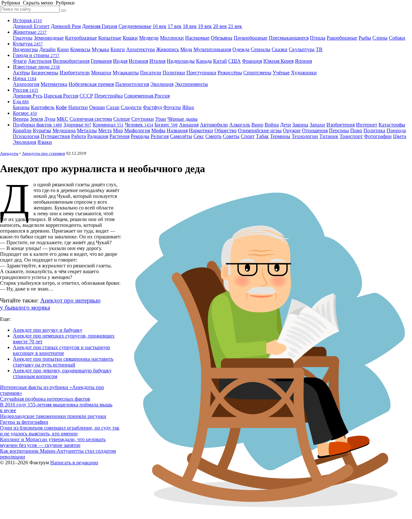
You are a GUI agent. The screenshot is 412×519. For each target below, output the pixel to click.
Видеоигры (25, 49)
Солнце (121, 119)
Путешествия (55, 136)
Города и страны (36, 55)
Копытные (109, 38)
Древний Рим (66, 26)
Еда (21, 101)
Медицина (64, 130)
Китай (220, 61)
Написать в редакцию (74, 462)
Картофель (42, 107)
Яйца (188, 107)
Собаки (397, 38)
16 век (159, 26)
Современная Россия (147, 95)
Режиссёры (230, 72)
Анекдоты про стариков (43, 153)
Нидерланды (181, 61)
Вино (257, 124)
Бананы (21, 107)
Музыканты (126, 72)
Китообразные (81, 38)
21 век (235, 26)
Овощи (97, 107)
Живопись (167, 49)
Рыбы (365, 38)
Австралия (40, 61)
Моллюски (172, 38)
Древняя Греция (99, 26)
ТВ (319, 49)
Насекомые (197, 38)
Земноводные (49, 38)
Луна (49, 119)
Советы (231, 136)
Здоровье (77, 124)
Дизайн (47, 49)
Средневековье (134, 26)
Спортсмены (257, 72)
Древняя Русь (27, 95)
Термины (280, 136)
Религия (160, 136)
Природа (396, 130)
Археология (26, 84)
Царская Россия (61, 95)
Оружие (292, 130)
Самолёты (181, 136)
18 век (190, 26)
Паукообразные (250, 38)
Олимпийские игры (260, 130)
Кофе (61, 107)
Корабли (22, 130)
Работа (78, 136)
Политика (374, 130)
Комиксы (80, 49)
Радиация (97, 136)
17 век (175, 26)
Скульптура (301, 49)
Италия (157, 61)
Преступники (201, 72)
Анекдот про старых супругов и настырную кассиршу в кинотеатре (61, 350)
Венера (21, 119)
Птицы (317, 38)
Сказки (279, 49)
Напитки (78, 107)
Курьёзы (42, 130)
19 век (205, 26)
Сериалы (260, 49)
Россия (25, 90)
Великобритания (71, 61)
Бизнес (166, 124)
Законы (300, 124)
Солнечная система (91, 119)
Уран (160, 119)
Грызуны (23, 38)
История (27, 20)
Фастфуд (152, 107)
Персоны (339, 130)
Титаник (328, 136)
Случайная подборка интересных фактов (45, 399)
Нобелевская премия (91, 84)
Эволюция (161, 84)
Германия (101, 61)
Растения (119, 136)
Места (105, 130)
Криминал (108, 124)
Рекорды (140, 136)
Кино (63, 49)
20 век (220, 26)
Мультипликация (212, 49)
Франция (252, 61)
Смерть (213, 136)
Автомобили (214, 124)
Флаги (20, 61)
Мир (118, 130)
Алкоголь (239, 124)
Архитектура (140, 49)
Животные (30, 32)
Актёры (21, 72)
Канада (204, 61)
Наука (24, 78)
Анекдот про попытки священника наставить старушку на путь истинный (63, 361)
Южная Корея (278, 61)
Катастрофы (392, 124)
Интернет (366, 124)
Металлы (87, 130)
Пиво (356, 130)
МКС (62, 119)
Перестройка (108, 95)
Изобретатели (75, 72)
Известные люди (36, 67)
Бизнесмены (44, 72)
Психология (26, 136)
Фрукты (172, 107)
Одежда (240, 49)
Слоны (380, 38)
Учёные (281, 72)
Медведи (149, 38)
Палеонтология (132, 84)
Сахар (112, 107)
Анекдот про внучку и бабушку (47, 330)
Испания (138, 61)
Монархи (101, 72)
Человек (139, 124)
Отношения (315, 130)
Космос (25, 113)
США (234, 61)
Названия (177, 130)
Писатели (150, 72)
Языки (44, 142)
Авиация (189, 124)
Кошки (130, 38)
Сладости (131, 107)
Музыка (100, 49)
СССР (86, 95)
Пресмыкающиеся (289, 38)
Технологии (305, 136)
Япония (303, 61)
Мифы (158, 130)
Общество (225, 130)
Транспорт (351, 136)
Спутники (142, 119)
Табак (262, 136)
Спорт (248, 136)
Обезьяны (221, 38)
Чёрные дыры (182, 119)
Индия (120, 61)
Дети (285, 124)
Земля (36, 119)
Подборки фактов (37, 124)
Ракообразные (342, 38)
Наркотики (201, 130)
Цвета (399, 136)
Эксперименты (191, 84)
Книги (117, 49)
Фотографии (378, 136)
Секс (198, 136)
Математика (54, 84)
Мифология (137, 130)
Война (272, 124)
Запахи (317, 124)
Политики (174, 72)
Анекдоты (9, 153)
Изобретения (340, 124)
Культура (28, 43)
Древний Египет (31, 26)
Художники (304, 72)
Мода (186, 49)
